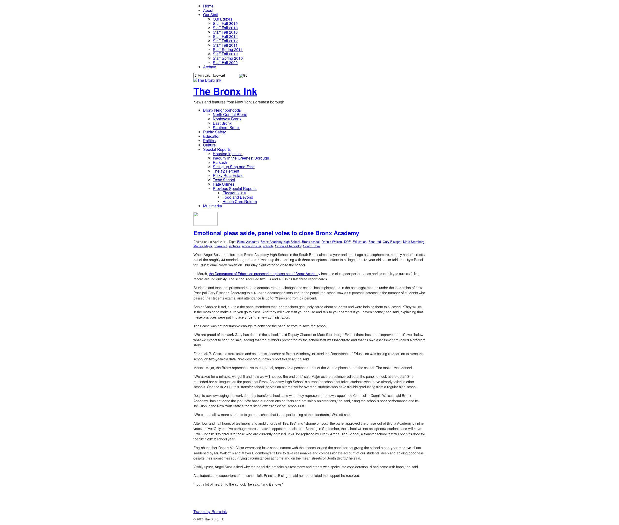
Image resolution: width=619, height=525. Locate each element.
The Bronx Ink (225, 91)
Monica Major (202, 246)
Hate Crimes (223, 184)
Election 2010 (234, 193)
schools (268, 246)
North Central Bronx (230, 114)
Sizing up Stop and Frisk (234, 166)
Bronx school (311, 241)
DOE (347, 241)
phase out (220, 246)
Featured (374, 241)
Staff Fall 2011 (225, 45)
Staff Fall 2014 (225, 36)
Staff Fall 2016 (225, 32)
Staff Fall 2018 (225, 27)
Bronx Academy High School (280, 241)
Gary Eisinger (392, 241)
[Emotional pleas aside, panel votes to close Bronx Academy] (205, 224)
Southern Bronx (226, 127)
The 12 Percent (226, 171)
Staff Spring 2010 (228, 58)
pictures (234, 246)
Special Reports (217, 149)
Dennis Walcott (332, 241)
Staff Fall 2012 (225, 41)
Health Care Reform (239, 201)
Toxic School (224, 179)
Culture (209, 145)
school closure (251, 246)
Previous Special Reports (235, 188)
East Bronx (222, 123)
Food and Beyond (237, 197)
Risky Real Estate (228, 175)
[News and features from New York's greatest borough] (207, 80)
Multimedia (212, 206)
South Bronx (311, 246)
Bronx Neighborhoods (222, 110)
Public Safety (214, 132)
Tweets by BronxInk (210, 511)
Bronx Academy (248, 241)
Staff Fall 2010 (225, 54)
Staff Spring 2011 (228, 49)
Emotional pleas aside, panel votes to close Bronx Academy (276, 233)
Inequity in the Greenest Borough (241, 158)
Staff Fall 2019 (225, 23)
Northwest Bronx (227, 119)
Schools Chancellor (288, 246)
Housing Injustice (228, 153)
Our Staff (210, 14)
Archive (209, 67)
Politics (209, 140)
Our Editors (222, 19)
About (208, 10)
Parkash (220, 162)
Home (208, 6)
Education (212, 136)
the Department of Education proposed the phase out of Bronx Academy (264, 273)
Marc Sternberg (413, 241)
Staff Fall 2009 (225, 62)
